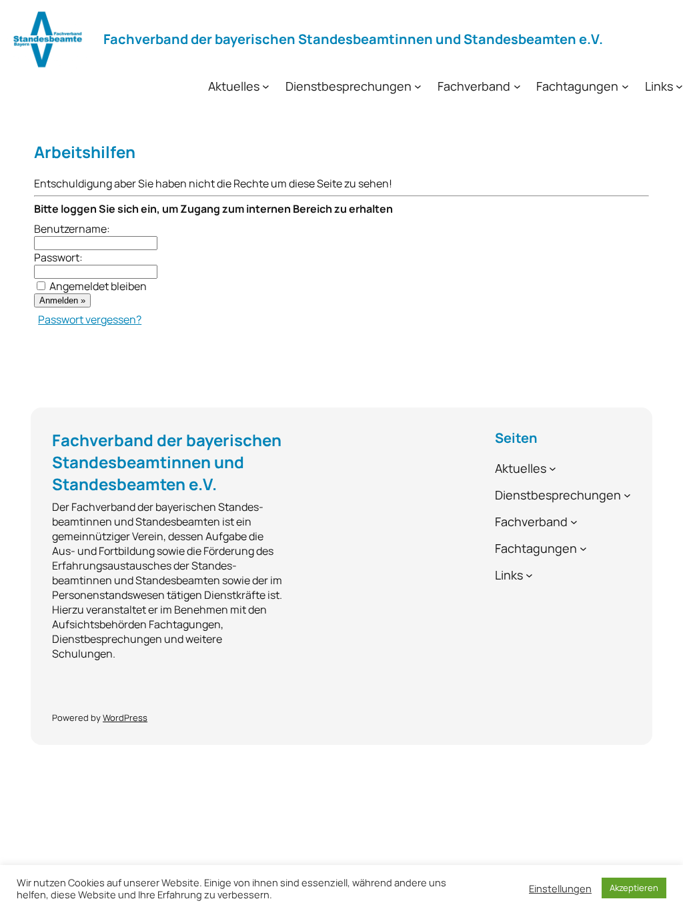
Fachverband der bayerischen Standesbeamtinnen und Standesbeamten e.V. (353, 39)
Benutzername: (72, 228)
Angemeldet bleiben (98, 286)
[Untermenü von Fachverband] (517, 86)
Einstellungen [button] (560, 888)
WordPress (125, 718)
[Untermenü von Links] (679, 86)
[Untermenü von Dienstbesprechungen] (418, 86)
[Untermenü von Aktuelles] (265, 86)
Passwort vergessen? (89, 319)
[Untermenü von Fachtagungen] (625, 86)
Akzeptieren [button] (634, 888)
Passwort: (58, 257)
